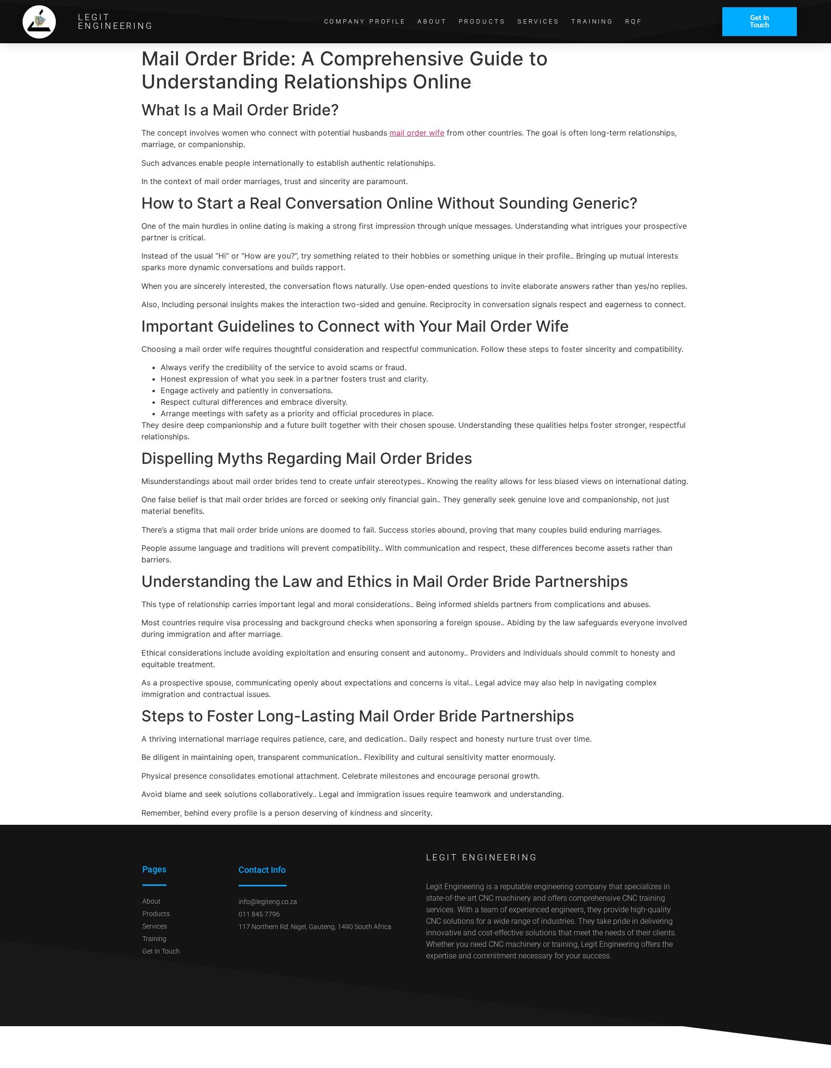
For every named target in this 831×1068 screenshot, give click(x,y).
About (432, 21)
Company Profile (365, 21)
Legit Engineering (115, 21)
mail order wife (417, 132)
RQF (633, 21)
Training (592, 21)
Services (538, 21)
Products (482, 21)
